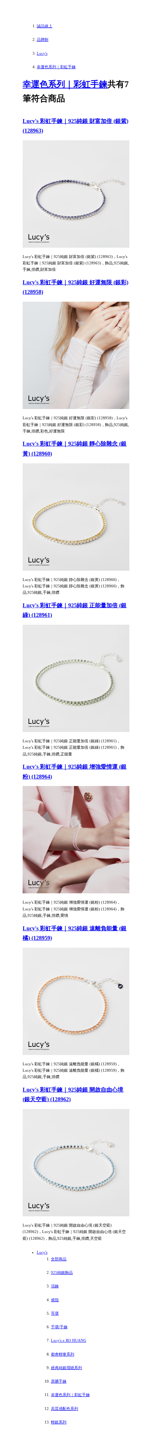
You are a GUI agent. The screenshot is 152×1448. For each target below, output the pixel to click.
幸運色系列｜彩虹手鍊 (65, 84)
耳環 (55, 1313)
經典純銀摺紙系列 (66, 1368)
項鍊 (55, 1286)
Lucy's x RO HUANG (68, 1340)
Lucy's (42, 1252)
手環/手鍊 (59, 1327)
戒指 (55, 1300)
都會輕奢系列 (62, 1354)
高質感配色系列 (64, 1408)
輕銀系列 (58, 1422)
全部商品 (58, 1259)
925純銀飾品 (62, 1272)
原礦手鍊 (58, 1381)
